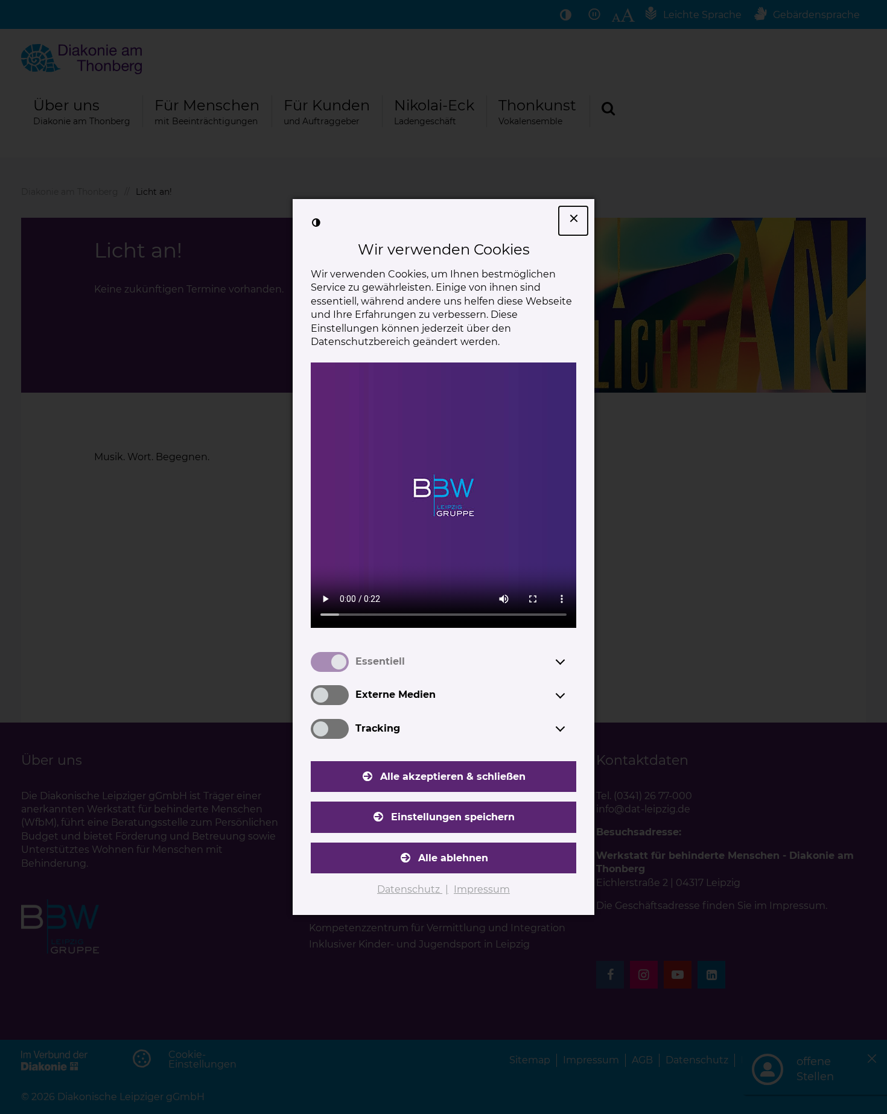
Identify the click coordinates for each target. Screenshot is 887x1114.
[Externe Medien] (571, 695)
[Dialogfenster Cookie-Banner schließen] (573, 220)
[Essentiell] (571, 661)
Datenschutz (409, 889)
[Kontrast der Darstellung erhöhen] (316, 222)
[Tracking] (571, 728)
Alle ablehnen (453, 858)
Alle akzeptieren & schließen (453, 776)
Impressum (482, 889)
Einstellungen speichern (453, 817)
